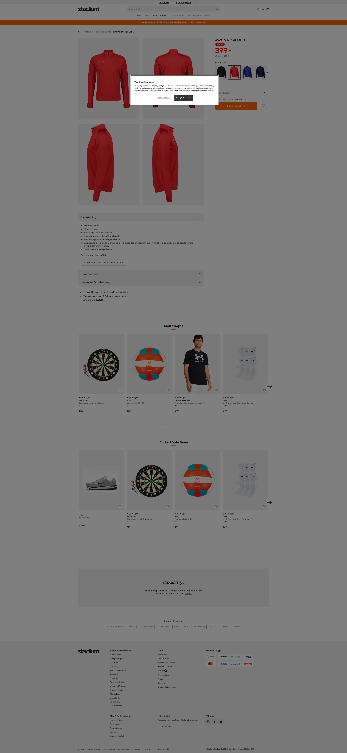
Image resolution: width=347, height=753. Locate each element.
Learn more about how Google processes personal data (194, 90)
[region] (174, 90)
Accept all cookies (183, 98)
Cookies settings (164, 98)
